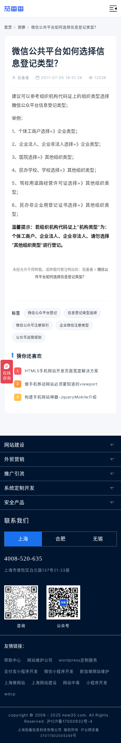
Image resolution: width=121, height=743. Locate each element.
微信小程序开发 (59, 671)
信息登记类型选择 (82, 313)
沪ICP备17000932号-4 (70, 721)
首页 (8, 27)
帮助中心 (12, 660)
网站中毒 (71, 682)
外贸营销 (14, 459)
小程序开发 (96, 682)
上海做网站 (14, 682)
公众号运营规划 (29, 337)
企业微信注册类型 (74, 325)
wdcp (9, 694)
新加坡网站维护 (94, 671)
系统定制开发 (19, 488)
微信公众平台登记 (42, 313)
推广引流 (14, 474)
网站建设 (14, 445)
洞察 (22, 27)
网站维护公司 (40, 660)
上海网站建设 (44, 682)
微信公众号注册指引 (32, 325)
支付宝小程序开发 (21, 671)
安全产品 (14, 502)
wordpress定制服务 (78, 660)
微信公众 (21, 105)
